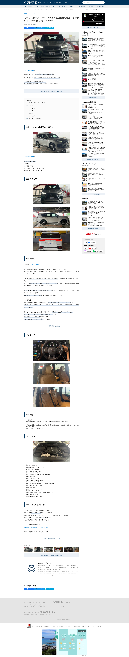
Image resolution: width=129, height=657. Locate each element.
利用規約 (45, 607)
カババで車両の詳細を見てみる (51, 326)
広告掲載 (40, 607)
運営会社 (26, 607)
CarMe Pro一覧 (38, 9)
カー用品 (36, 6)
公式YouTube (73, 6)
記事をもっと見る (93, 97)
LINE (96, 251)
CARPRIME (27, 605)
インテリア (32, 110)
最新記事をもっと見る (93, 228)
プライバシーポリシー (54, 607)
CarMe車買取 (100, 6)
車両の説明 (32, 108)
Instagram (89, 251)
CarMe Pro (65, 6)
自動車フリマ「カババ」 (50, 9)
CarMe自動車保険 (35, 605)
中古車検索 (82, 6)
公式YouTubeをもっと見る (93, 27)
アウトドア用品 (45, 6)
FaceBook (92, 242)
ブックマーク (50, 27)
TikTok (100, 251)
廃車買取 (42, 614)
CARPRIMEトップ (28, 9)
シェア (29, 27)
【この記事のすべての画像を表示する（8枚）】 (52, 91)
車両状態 (31, 113)
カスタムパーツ (56, 6)
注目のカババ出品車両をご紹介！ (38, 102)
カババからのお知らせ (35, 118)
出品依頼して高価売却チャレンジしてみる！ (36, 527)
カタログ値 (32, 116)
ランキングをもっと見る (93, 194)
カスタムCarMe (44, 605)
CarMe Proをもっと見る (93, 159)
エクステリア (32, 105)
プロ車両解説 (28, 6)
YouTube (94, 248)
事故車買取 (48, 614)
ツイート (40, 27)
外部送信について (65, 607)
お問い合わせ (91, 6)
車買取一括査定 (34, 614)
